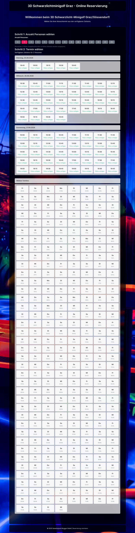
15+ (111, 42)
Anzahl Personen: (21, 37)
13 (98, 42)
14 (105, 42)
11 (85, 42)
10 (78, 42)
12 (92, 42)
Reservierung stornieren (80, 528)
